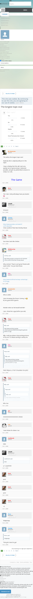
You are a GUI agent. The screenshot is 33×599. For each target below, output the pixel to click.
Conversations (5, 63)
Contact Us (13, 562)
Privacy (2, 44)
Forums (4, 14)
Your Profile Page (4, 41)
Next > (17, 146)
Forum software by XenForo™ (14, 594)
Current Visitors (5, 20)
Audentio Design (22, 597)
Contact (2, 580)
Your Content (3, 55)
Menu (25, 10)
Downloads (3, 578)
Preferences (3, 46)
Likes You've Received (6, 53)
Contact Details (4, 43)
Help (18, 562)
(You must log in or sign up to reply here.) (22, 548)
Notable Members (5, 18)
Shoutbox (13, 14)
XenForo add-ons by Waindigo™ (13, 595)
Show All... (2, 65)
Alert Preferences (4, 47)
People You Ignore (5, 58)
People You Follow (5, 56)
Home (1, 577)
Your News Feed (4, 52)
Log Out (2, 59)
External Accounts (5, 49)
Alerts (2, 67)
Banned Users (4, 25)
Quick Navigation (9, 581)
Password (2, 50)
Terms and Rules (24, 562)
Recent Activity (4, 23)
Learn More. (19, 103)
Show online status (6, 61)
